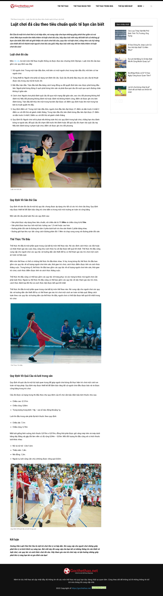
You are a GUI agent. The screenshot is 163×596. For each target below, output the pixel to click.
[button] (151, 6)
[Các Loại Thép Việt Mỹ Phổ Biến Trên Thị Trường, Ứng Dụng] (120, 35)
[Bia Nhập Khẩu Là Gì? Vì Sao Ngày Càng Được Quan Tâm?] (120, 77)
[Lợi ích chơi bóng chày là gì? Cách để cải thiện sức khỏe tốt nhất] (120, 91)
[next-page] (120, 101)
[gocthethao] (22, 6)
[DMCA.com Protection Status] (99, 588)
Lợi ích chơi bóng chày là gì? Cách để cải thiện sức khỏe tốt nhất (140, 89)
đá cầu (17, 61)
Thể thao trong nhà (17, 19)
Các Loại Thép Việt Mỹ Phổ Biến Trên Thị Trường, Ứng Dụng (138, 33)
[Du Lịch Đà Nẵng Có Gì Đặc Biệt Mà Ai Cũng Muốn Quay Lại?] (120, 63)
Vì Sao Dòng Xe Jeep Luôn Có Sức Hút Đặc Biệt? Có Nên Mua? (140, 47)
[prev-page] (116, 101)
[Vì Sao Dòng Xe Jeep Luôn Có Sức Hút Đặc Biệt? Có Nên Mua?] (120, 49)
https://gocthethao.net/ (81, 588)
